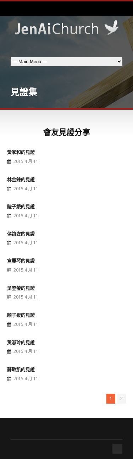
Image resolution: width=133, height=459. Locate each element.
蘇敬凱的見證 (21, 369)
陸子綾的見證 (21, 206)
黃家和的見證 (21, 152)
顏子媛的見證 (21, 315)
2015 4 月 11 (25, 161)
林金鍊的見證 (21, 179)
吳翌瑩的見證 (21, 288)
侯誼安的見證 (21, 233)
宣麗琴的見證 (21, 260)
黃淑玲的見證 (21, 342)
